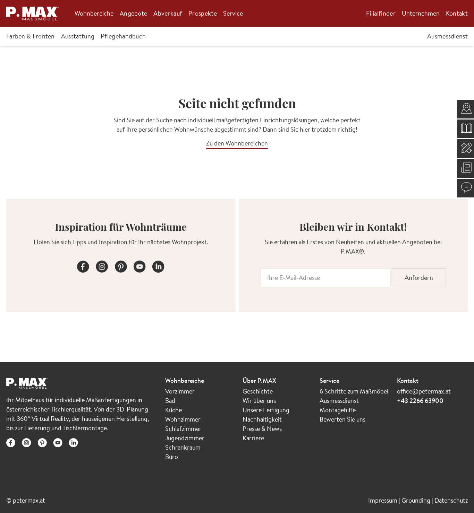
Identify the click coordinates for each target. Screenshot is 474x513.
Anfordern (419, 277)
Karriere (253, 438)
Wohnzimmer (183, 419)
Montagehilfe (338, 410)
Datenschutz (451, 500)
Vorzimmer (180, 391)
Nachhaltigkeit (262, 419)
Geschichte (258, 391)
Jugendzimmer (184, 438)
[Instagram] (102, 265)
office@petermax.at (424, 391)
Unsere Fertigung (266, 410)
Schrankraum (183, 447)
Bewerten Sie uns (342, 419)
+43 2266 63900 (420, 400)
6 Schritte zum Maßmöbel (354, 391)
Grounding (416, 500)
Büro (171, 456)
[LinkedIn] (158, 265)
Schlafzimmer (183, 428)
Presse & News (262, 428)
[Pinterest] (121, 265)
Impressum (383, 500)
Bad (170, 400)
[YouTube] (139, 265)
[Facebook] (83, 265)
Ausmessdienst (339, 400)
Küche (173, 410)
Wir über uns (259, 400)
